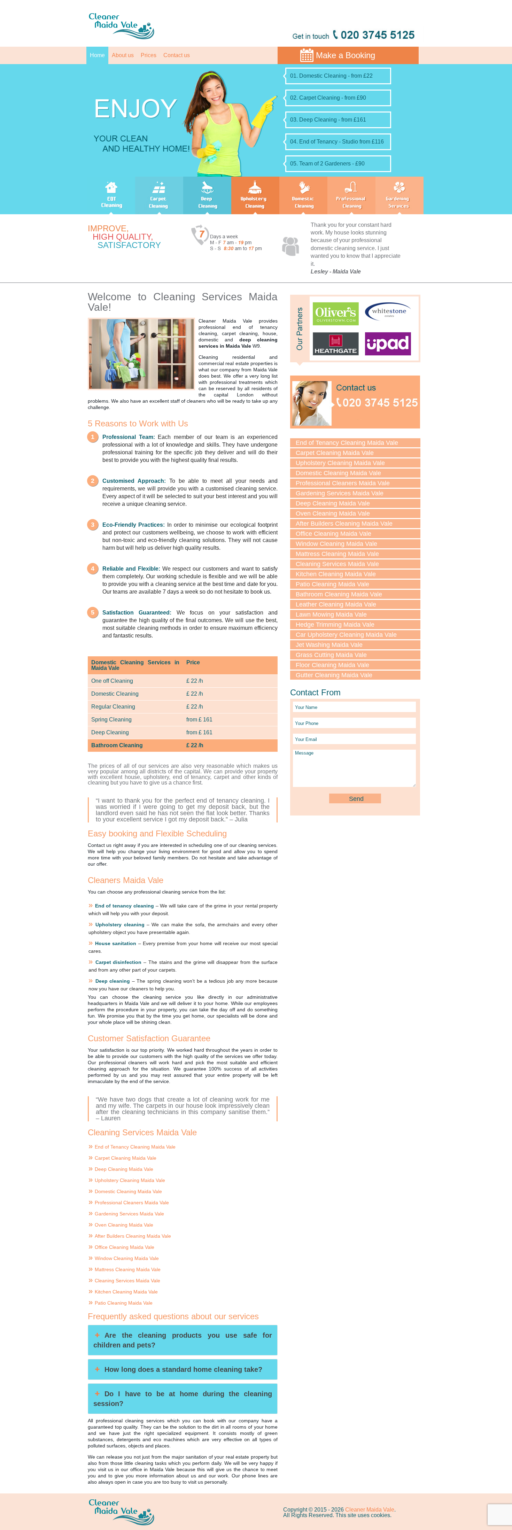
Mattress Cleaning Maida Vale (128, 1269)
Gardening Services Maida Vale (129, 1213)
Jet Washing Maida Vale (329, 644)
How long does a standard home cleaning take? (183, 1369)
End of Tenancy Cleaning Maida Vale (135, 1147)
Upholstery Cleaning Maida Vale (130, 1180)
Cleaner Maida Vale (369, 1510)
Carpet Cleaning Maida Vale (125, 1158)
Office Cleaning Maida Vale (124, 1247)
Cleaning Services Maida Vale (127, 1280)
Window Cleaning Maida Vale (127, 1258)
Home (97, 55)
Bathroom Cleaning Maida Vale (339, 594)
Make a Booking (345, 55)
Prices (148, 55)
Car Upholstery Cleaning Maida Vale (346, 634)
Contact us (176, 55)
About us (123, 55)
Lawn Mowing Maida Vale (331, 614)
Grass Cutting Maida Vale (331, 654)
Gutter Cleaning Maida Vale (334, 675)
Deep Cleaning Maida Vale (124, 1169)
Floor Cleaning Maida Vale (332, 665)
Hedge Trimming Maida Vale (335, 624)
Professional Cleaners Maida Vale (132, 1202)
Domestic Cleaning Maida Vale (128, 1191)
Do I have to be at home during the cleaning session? (182, 1398)
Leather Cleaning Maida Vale (336, 604)
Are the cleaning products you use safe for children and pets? (182, 1340)
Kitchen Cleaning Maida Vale (126, 1292)
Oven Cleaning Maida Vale (124, 1225)
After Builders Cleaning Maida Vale (133, 1236)
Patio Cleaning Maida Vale (124, 1303)
